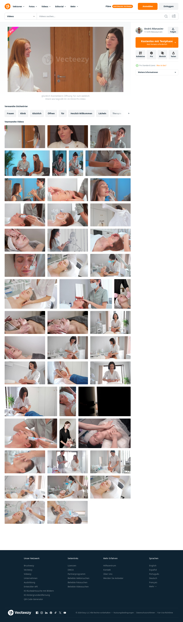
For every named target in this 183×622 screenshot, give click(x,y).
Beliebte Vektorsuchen (78, 578)
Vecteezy (28, 569)
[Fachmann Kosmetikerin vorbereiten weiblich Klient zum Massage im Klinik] (25, 189)
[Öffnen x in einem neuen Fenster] (60, 612)
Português (154, 574)
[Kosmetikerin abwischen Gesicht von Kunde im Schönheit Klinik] (110, 461)
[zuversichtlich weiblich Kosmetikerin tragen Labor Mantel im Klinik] (110, 214)
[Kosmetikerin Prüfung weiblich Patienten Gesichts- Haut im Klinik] (110, 189)
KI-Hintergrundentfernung (37, 595)
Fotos (32, 6)
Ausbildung (29, 582)
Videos (45, 6)
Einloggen (169, 6)
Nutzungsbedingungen (124, 612)
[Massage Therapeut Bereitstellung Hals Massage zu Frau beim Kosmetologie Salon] (108, 163)
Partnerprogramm (76, 574)
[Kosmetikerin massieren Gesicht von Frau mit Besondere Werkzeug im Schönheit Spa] (31, 433)
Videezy (27, 574)
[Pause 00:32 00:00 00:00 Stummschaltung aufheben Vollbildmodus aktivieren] (65, 59)
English (152, 565)
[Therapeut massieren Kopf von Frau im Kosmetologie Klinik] (110, 240)
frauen (10, 113)
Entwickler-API (31, 586)
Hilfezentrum (109, 565)
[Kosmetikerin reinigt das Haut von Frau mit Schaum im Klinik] (25, 461)
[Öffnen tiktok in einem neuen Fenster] (55, 612)
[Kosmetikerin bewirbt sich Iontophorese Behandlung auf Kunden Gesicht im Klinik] (25, 214)
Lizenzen (72, 565)
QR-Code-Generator (33, 599)
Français (153, 582)
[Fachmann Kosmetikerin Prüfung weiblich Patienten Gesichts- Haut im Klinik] (110, 136)
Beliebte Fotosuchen (77, 582)
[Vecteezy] (7, 6)
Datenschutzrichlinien (145, 612)
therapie (117, 113)
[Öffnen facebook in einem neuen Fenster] (37, 612)
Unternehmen (30, 578)
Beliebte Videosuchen (78, 586)
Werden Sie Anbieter (113, 578)
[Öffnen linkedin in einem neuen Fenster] (46, 612)
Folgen (173, 32)
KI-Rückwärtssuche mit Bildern (39, 590)
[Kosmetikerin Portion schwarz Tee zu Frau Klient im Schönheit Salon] (67, 461)
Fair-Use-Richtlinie (165, 612)
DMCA (71, 569)
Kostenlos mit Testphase (157, 42)
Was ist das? (161, 65)
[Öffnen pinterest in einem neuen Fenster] (51, 612)
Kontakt (107, 569)
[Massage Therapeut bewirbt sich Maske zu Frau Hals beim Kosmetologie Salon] (67, 401)
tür (62, 113)
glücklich (36, 113)
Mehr (73, 6)
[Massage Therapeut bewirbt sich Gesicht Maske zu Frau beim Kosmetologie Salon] (25, 265)
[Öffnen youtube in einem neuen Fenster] (65, 612)
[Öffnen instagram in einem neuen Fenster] (42, 612)
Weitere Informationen (148, 72)
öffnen (51, 113)
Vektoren (17, 6)
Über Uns (107, 574)
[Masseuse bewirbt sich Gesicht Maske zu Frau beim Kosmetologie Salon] (76, 163)
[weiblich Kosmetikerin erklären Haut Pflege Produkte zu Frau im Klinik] (27, 163)
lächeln (102, 113)
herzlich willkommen (81, 113)
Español (153, 569)
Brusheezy (29, 565)
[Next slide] (126, 113)
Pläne (108, 6)
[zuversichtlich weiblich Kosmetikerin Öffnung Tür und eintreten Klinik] (67, 136)
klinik (23, 113)
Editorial (59, 6)
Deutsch (153, 578)
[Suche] (166, 16)
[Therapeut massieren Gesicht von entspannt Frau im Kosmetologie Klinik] (85, 294)
